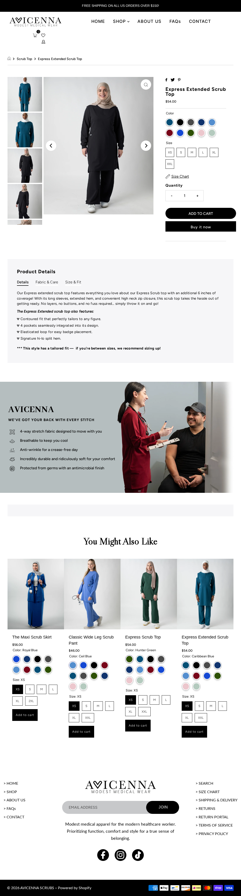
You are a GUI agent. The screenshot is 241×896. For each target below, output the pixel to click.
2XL (31, 699)
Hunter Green (191, 133)
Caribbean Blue (169, 122)
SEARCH (206, 783)
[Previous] (51, 146)
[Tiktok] (138, 855)
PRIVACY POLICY (213, 834)
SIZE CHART (209, 792)
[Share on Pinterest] (179, 80)
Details (22, 282)
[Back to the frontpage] (10, 59)
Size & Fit (73, 282)
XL (214, 151)
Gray (191, 122)
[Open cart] (35, 35)
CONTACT (200, 21)
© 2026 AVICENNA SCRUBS (30, 888)
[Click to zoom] (146, 84)
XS (170, 151)
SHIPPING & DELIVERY (218, 800)
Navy (201, 122)
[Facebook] (103, 855)
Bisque (201, 133)
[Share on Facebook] (166, 80)
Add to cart (25, 715)
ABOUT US (149, 21)
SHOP (120, 21)
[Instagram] (120, 855)
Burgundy (169, 133)
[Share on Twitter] (173, 80)
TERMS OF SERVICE (216, 825)
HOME (98, 21)
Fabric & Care (47, 282)
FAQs (175, 21)
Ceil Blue (212, 122)
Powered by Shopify (74, 888)
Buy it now (201, 227)
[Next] (146, 146)
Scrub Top (24, 59)
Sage (212, 133)
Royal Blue (180, 133)
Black (180, 122)
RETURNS (207, 809)
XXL (170, 162)
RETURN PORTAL (213, 817)
